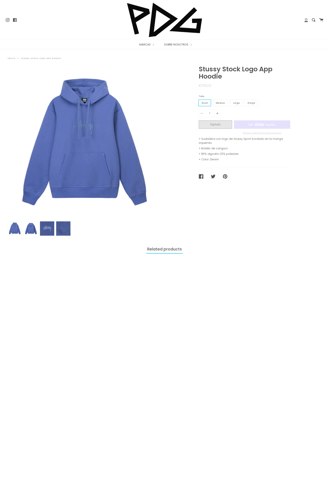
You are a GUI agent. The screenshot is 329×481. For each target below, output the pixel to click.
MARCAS (145, 44)
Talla (201, 96)
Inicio (12, 58)
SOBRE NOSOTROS (176, 44)
